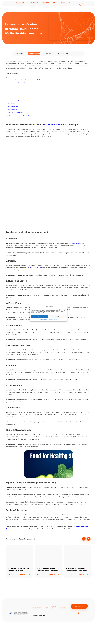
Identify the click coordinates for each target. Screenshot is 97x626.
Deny (57, 316)
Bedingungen (37, 607)
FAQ (46, 607)
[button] (88, 539)
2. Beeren (13, 87)
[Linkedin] (79, 615)
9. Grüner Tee (14, 109)
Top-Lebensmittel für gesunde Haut (18, 83)
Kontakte (62, 607)
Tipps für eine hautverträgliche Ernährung (20, 115)
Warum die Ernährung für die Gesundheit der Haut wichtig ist (25, 80)
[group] (19, 561)
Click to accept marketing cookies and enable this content (40, 470)
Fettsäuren (75, 243)
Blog (54, 2)
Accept (40, 316)
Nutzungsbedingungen (43, 319)
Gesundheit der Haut (53, 124)
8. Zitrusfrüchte (14, 106)
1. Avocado (13, 84)
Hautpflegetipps (34, 54)
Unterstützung (64, 2)
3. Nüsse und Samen (16, 91)
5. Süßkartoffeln (14, 97)
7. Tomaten (13, 103)
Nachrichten (63, 54)
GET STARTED (79, 606)
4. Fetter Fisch (14, 94)
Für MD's (19, 54)
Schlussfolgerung (14, 119)
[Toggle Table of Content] (7, 78)
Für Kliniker (33, 2)
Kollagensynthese (35, 268)
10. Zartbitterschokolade (17, 112)
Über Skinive (45, 2)
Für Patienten (20, 2)
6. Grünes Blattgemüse (16, 100)
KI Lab (48, 54)
